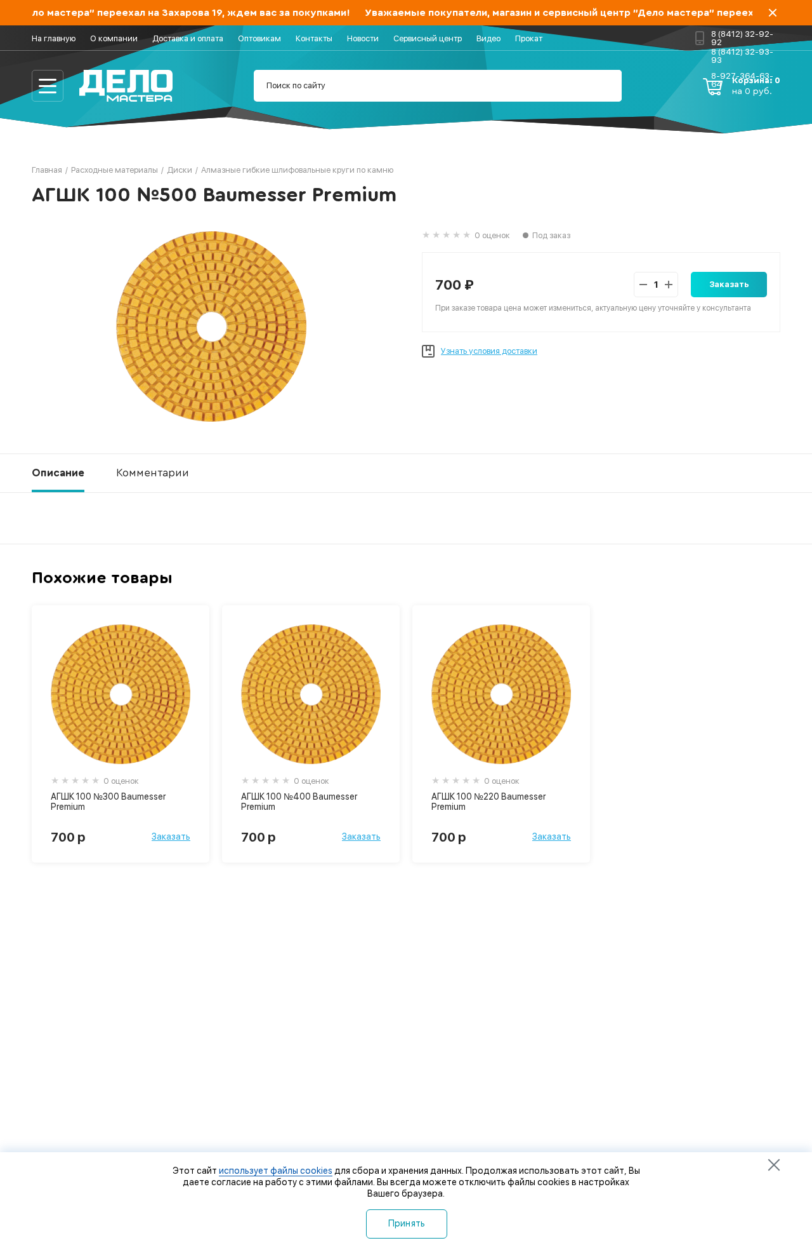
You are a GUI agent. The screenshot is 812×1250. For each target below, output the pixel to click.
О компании (114, 38)
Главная (47, 170)
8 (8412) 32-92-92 (742, 37)
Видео (488, 38)
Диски (179, 170)
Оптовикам (259, 38)
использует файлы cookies (275, 1171)
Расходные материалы (114, 170)
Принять (407, 1223)
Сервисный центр (427, 38)
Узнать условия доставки (489, 351)
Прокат (528, 38)
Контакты (314, 38)
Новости (363, 38)
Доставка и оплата (187, 38)
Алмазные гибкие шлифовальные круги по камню (297, 170)
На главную (53, 38)
